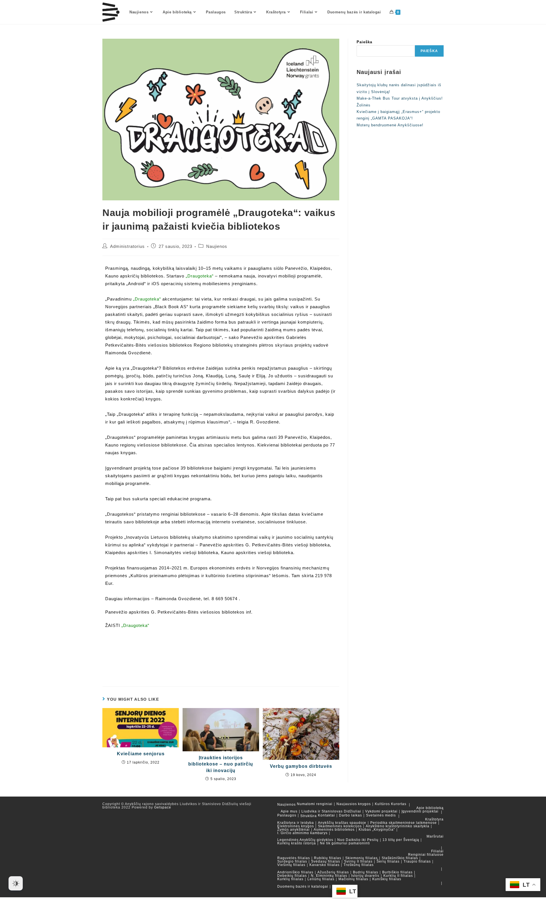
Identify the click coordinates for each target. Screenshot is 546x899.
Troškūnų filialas (359, 865)
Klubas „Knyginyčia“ (377, 830)
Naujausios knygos (353, 804)
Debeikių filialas (292, 876)
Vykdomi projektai (381, 811)
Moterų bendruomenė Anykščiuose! (390, 125)
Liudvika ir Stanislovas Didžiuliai (331, 811)
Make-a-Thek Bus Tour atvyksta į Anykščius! (400, 98)
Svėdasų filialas (325, 861)
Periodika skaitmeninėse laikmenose (403, 823)
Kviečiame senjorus (141, 753)
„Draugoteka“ (200, 275)
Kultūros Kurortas (390, 804)
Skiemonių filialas (361, 858)
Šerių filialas (388, 861)
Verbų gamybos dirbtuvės (301, 766)
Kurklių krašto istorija (296, 843)
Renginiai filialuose (426, 855)
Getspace (162, 807)
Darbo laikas (350, 815)
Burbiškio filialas (397, 872)
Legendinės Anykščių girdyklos (305, 840)
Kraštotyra (434, 819)
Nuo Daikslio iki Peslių (358, 840)
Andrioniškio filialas (295, 872)
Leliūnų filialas (320, 879)
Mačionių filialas (353, 879)
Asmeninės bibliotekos (334, 830)
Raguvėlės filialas (293, 858)
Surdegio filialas (292, 861)
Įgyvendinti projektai (420, 811)
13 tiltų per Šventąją (400, 840)
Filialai (437, 851)
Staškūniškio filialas (400, 858)
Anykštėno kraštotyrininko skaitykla (397, 826)
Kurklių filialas (290, 879)
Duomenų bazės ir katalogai (302, 886)
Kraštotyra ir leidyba (295, 823)
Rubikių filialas (327, 858)
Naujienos (216, 246)
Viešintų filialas (291, 865)
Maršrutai (435, 836)
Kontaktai (326, 815)
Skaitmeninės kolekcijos (340, 826)
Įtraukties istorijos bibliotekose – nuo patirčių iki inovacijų (220, 764)
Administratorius (127, 246)
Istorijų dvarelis (365, 876)
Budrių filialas (365, 872)
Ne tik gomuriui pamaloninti (345, 843)
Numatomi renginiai (314, 804)
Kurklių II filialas (398, 876)
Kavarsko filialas (324, 865)
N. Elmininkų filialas (329, 876)
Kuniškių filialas (386, 879)
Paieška (364, 42)
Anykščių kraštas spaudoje (342, 823)
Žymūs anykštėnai (293, 830)
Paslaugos (286, 815)
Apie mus (289, 811)
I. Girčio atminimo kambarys (302, 833)
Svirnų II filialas (358, 861)
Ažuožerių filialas (333, 872)
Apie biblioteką (430, 808)
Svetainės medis (381, 815)
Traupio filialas (417, 861)
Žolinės (364, 105)
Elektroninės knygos (295, 826)
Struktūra (308, 816)
